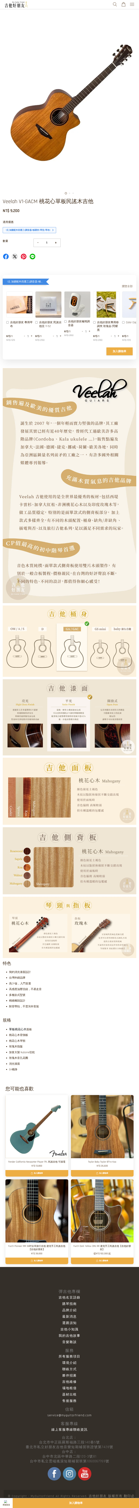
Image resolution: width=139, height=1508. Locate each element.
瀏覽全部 (127, 286)
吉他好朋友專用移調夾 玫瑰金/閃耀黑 (108, 326)
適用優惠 (8, 222)
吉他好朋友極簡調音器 (79, 323)
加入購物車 (119, 351)
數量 (5, 241)
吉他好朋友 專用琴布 (21, 324)
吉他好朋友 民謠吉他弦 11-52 (50, 324)
